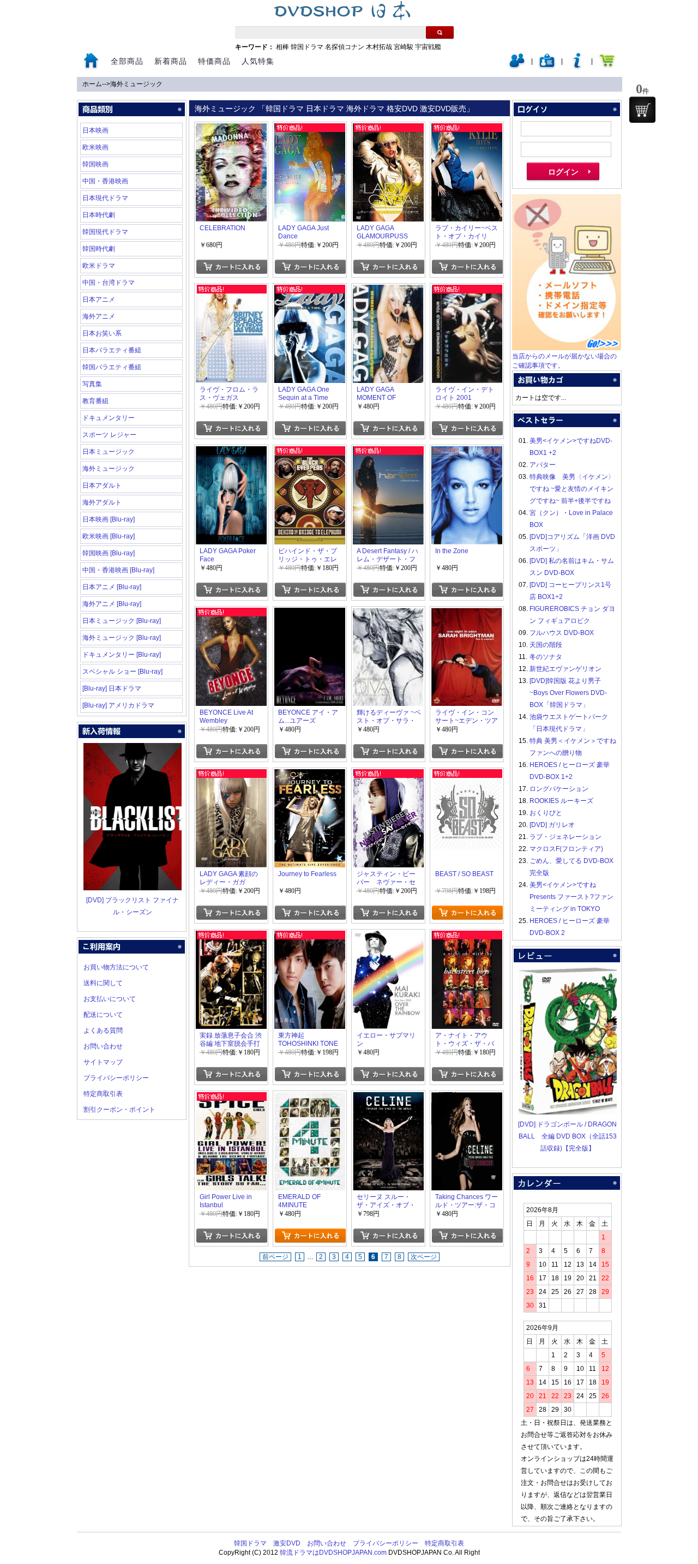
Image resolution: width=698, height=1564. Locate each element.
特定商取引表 (103, 1094)
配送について (103, 1014)
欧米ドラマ (98, 265)
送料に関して (103, 983)
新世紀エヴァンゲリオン (565, 669)
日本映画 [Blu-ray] (108, 519)
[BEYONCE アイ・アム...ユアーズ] (309, 614)
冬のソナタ (545, 657)
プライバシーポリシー (116, 1078)
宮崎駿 (403, 47)
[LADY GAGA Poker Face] (231, 452)
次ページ (424, 1257)
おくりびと (545, 813)
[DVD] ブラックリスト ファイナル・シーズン (132, 906)
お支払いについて (109, 999)
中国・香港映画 (105, 181)
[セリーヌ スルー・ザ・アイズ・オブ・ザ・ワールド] (388, 1098)
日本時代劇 (98, 215)
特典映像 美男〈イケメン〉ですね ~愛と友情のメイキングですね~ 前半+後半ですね (572, 489)
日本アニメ (98, 299)
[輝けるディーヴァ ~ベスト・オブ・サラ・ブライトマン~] (388, 614)
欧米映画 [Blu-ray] (108, 536)
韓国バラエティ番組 (111, 367)
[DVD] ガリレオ (552, 825)
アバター (542, 465)
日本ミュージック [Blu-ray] (121, 621)
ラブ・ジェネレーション (565, 837)
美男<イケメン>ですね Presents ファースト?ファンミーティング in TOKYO (571, 897)
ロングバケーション (558, 789)
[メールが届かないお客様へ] (566, 348)
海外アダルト (102, 502)
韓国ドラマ (307, 47)
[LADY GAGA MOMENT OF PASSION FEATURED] (388, 291)
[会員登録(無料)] (547, 66)
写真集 (92, 384)
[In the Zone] (466, 452)
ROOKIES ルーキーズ (561, 801)
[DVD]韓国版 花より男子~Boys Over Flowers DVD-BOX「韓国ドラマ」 (568, 693)
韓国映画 (95, 164)
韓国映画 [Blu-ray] (108, 553)
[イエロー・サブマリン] (388, 936)
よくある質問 (103, 1030)
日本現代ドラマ (105, 198)
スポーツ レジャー (109, 435)
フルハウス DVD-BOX (561, 633)
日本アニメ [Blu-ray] (111, 587)
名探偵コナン (344, 47)
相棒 (282, 47)
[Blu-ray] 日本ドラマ (111, 688)
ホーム (92, 84)
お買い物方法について (116, 967)
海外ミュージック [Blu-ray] (121, 638)
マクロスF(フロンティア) (566, 849)
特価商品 (214, 61)
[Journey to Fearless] (309, 775)
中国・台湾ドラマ (108, 282)
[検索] (440, 32)
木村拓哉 (379, 47)
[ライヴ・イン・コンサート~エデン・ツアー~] (466, 614)
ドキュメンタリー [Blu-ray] (121, 654)
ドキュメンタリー (108, 418)
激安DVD (286, 1543)
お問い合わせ (103, 1046)
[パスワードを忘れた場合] (577, 66)
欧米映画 (95, 147)
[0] (642, 110)
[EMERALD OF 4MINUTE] (309, 1098)
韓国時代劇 (98, 249)
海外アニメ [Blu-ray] (111, 604)
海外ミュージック (136, 84)
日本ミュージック (108, 452)
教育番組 (95, 401)
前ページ (275, 1257)
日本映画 (95, 130)
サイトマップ (103, 1062)
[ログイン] (517, 66)
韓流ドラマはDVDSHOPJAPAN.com (333, 1552)
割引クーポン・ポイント (119, 1109)
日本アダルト (102, 485)
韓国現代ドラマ (105, 232)
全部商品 (127, 61)
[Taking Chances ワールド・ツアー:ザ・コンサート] (466, 1098)
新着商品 (170, 61)
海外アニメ (98, 316)
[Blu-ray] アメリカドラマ (118, 705)
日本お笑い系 (102, 333)
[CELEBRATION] (231, 129)
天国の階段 (545, 645)
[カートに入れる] (231, 267)
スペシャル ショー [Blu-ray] (122, 671)
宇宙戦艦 (428, 47)
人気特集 (258, 61)
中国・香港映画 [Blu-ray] (118, 570)
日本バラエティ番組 (111, 350)
